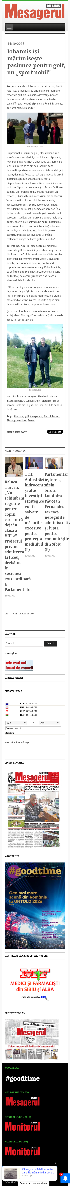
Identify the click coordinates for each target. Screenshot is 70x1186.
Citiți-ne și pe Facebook (19, 613)
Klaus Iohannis (51, 416)
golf (27, 416)
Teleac (31, 420)
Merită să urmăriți (17, 742)
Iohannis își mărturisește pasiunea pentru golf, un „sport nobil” (36, 62)
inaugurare (36, 416)
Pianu (10, 420)
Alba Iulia (18, 416)
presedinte (20, 420)
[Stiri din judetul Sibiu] (34, 11)
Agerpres (32, 230)
